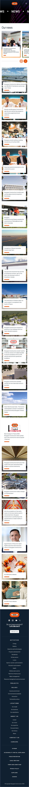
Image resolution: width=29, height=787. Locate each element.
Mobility (15, 646)
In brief (14, 719)
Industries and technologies (14, 649)
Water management (14, 676)
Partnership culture (14, 699)
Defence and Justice (14, 671)
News (14, 733)
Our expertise (14, 725)
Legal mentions (14, 760)
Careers (14, 742)
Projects (14, 683)
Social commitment (14, 691)
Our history (14, 730)
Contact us (14, 631)
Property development (14, 651)
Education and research (14, 665)
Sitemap (14, 748)
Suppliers (14, 772)
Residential (14, 654)
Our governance (14, 728)
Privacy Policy (14, 768)
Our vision (14, 722)
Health (14, 668)
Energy (14, 643)
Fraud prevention (14, 756)
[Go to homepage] (14, 3)
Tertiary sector (14, 657)
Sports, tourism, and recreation (14, 662)
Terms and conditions (14, 764)
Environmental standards (14, 693)
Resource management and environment (14, 679)
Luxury (14, 660)
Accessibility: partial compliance (14, 752)
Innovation (14, 696)
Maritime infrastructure (14, 673)
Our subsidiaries (14, 712)
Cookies (14, 776)
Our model (14, 706)
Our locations (14, 709)
